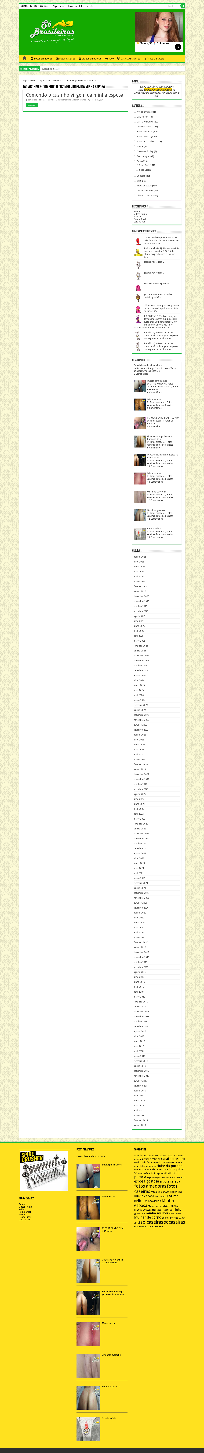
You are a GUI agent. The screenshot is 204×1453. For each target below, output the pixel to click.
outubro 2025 (140, 606)
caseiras (169, 1162)
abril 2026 (139, 576)
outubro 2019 (140, 962)
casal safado (140, 1162)
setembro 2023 (141, 729)
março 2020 (139, 937)
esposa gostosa (146, 1181)
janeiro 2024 (140, 710)
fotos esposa (161, 1196)
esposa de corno (162, 1178)
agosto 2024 (140, 675)
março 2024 (139, 700)
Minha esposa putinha (162, 1210)
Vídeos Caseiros (79, 100)
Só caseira (142, 175)
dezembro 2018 (141, 1011)
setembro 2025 (141, 611)
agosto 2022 (140, 794)
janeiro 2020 (140, 947)
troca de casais (140, 1227)
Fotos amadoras (43, 58)
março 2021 (139, 878)
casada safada (166, 1155)
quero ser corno (170, 1217)
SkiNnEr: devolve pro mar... (157, 283)
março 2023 (139, 759)
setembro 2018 (141, 1026)
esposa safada (170, 1181)
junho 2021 (139, 863)
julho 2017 (139, 1095)
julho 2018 (139, 1036)
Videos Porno (140, 214)
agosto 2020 (140, 912)
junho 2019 (139, 982)
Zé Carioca (32, 100)
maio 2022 (139, 809)
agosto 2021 (140, 853)
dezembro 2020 (141, 893)
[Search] (183, 6)
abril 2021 (139, 873)
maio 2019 (139, 987)
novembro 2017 (141, 1076)
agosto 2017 (140, 1090)
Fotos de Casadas (145, 141)
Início (24, 58)
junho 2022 (139, 804)
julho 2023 (139, 739)
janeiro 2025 (140, 650)
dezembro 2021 (141, 833)
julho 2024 (139, 680)
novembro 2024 (141, 660)
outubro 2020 (140, 903)
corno (137, 1169)
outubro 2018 (140, 1021)
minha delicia (153, 1201)
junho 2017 (139, 1100)
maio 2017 (139, 1105)
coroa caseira (162, 1169)
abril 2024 (139, 695)
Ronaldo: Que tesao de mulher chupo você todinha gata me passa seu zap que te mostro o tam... (161, 335)
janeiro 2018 (140, 1066)
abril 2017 (139, 1110)
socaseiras (174, 1222)
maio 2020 (139, 927)
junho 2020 (139, 922)
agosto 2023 (140, 734)
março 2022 (139, 818)
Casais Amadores (130, 58)
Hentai (140, 146)
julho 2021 (139, 858)
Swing (140, 180)
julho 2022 (139, 799)
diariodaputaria (158, 1173)
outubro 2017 (140, 1081)
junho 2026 (139, 566)
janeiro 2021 (140, 888)
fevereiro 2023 (141, 764)
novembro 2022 (141, 779)
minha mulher (157, 1213)
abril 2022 (139, 814)
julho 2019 (139, 977)
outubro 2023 (140, 725)
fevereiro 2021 (141, 883)
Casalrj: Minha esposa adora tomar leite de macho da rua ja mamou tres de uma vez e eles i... (161, 240)
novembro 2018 (141, 1016)
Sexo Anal (51, 100)
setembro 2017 (141, 1085)
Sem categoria (144, 156)
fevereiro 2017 (141, 1120)
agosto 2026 (140, 556)
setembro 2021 (141, 848)
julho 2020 (139, 917)
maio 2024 (139, 690)
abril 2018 (139, 1051)
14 (91, 100)
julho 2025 (139, 621)
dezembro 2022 (141, 774)
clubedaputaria (147, 1166)
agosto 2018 (140, 1031)
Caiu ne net (142, 116)
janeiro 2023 (140, 769)
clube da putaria (170, 1166)
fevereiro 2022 (141, 823)
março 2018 (139, 1056)
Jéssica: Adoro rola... (154, 262)
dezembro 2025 (141, 596)
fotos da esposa (160, 1192)
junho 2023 (139, 744)
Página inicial (58, 6)
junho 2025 (139, 626)
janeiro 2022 (140, 828)
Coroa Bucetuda (147, 1169)
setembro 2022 (141, 789)
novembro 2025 (141, 601)
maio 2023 (139, 749)
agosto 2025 (140, 616)
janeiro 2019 (140, 1006)
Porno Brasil (140, 219)
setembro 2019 (141, 967)
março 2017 (139, 1115)
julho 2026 (139, 561)
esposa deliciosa (177, 1177)
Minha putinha (175, 1214)
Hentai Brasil (25, 1217)
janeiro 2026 (140, 591)
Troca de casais (155, 58)
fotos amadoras (150, 1186)
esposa (151, 1177)
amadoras (140, 1155)
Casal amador (151, 1159)
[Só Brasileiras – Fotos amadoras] (50, 31)
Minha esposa (48, 69)
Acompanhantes (145, 112)
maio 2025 (139, 631)
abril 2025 (139, 636)
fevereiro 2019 (141, 1001)
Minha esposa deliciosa (159, 1206)
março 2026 (139, 581)
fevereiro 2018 (141, 1061)
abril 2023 (139, 754)
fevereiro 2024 (141, 705)
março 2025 (139, 641)
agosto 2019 (140, 972)
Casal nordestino (173, 1159)
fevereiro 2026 (141, 586)
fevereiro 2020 (141, 942)
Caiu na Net (152, 1155)
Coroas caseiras (144, 126)
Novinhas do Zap (145, 151)
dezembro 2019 (141, 952)
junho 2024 (139, 685)
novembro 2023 (141, 720)
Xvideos (137, 216)
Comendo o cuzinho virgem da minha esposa (74, 95)
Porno (137, 211)
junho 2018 (139, 1041)
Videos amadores (91, 58)
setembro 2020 (141, 907)
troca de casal (155, 1226)
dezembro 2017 (141, 1071)
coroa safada (144, 1173)
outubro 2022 (140, 784)
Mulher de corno (147, 1217)
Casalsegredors (155, 1162)
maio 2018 (139, 1046)
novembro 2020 (141, 898)
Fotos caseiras (67, 58)
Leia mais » (32, 105)
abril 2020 (139, 932)
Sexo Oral (144, 170)
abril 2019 (139, 992)
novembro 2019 (141, 957)
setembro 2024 (141, 670)
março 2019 (139, 996)
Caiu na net (139, 221)
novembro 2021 (141, 838)
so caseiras (152, 1222)
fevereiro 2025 (141, 645)
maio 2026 (139, 571)
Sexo (111, 58)
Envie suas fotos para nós (80, 6)
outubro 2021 (140, 843)
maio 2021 (139, 868)
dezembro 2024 (141, 655)
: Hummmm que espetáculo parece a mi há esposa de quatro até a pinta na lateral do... (161, 308)
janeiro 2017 (140, 1125)
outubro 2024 (140, 665)
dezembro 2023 (141, 715)
